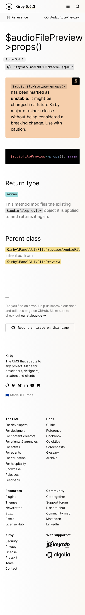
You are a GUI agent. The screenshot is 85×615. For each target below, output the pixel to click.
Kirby (25, 6)
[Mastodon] (14, 385)
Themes (11, 502)
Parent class (23, 238)
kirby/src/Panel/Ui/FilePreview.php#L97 (43, 67)
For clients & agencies (21, 441)
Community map (58, 513)
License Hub (14, 524)
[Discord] (38, 385)
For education (15, 458)
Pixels (9, 519)
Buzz (9, 513)
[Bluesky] (20, 385)
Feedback (12, 480)
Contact (11, 568)
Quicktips (53, 441)
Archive (51, 458)
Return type (22, 183)
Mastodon (53, 519)
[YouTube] (32, 385)
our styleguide (33, 315)
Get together (55, 497)
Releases (12, 474)
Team (9, 563)
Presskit (11, 557)
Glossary (52, 452)
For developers (16, 425)
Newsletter (13, 508)
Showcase (13, 469)
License (11, 552)
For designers (15, 430)
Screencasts (55, 447)
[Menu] (68, 6)
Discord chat (55, 508)
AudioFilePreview (64, 17)
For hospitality (15, 463)
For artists (12, 447)
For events (13, 452)
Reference (20, 17)
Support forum (57, 502)
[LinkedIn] (26, 385)
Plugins (10, 497)
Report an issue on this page (43, 329)
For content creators (20, 436)
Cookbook (53, 436)
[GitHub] (7, 385)
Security (11, 541)
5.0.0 (19, 59)
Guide (50, 425)
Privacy (11, 546)
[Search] (77, 6)
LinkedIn (52, 524)
